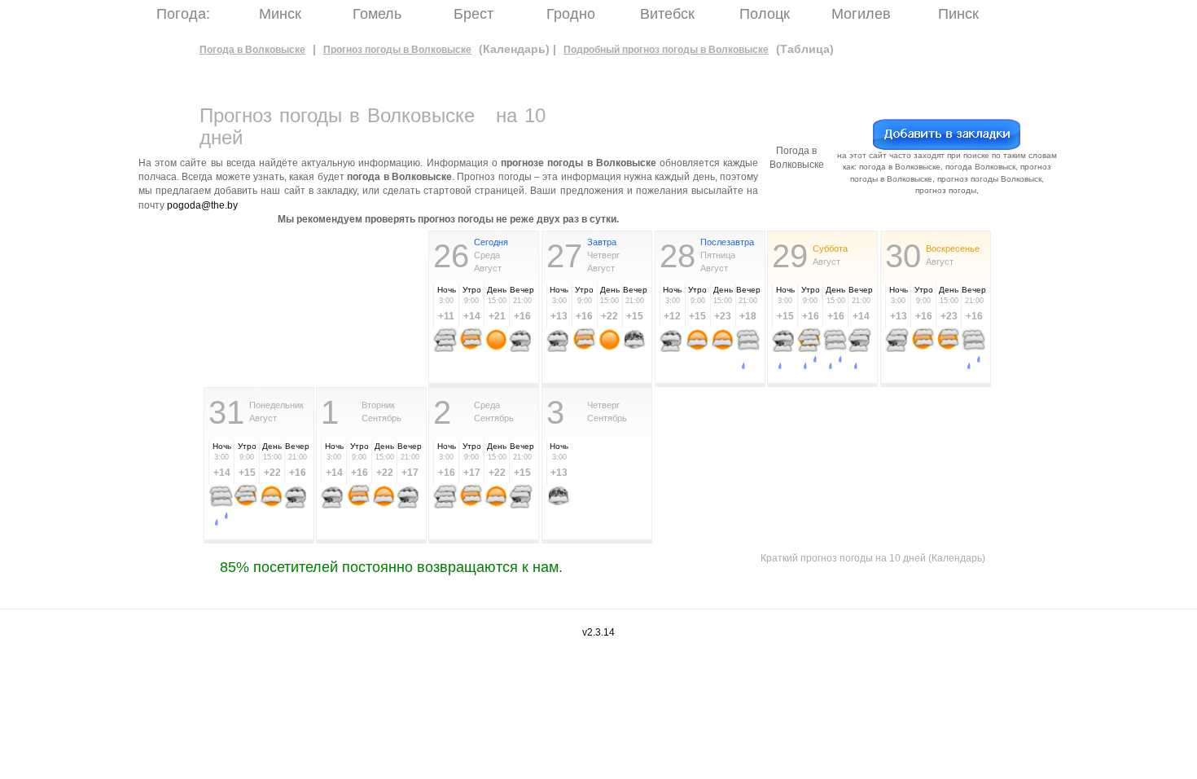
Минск (280, 14)
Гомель (377, 14)
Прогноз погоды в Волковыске (397, 49)
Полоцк (764, 14)
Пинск (958, 14)
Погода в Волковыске (252, 49)
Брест (473, 14)
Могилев (861, 14)
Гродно (570, 14)
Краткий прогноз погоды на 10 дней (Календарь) (873, 558)
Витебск (667, 14)
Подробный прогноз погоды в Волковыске (666, 49)
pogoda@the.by (202, 205)
